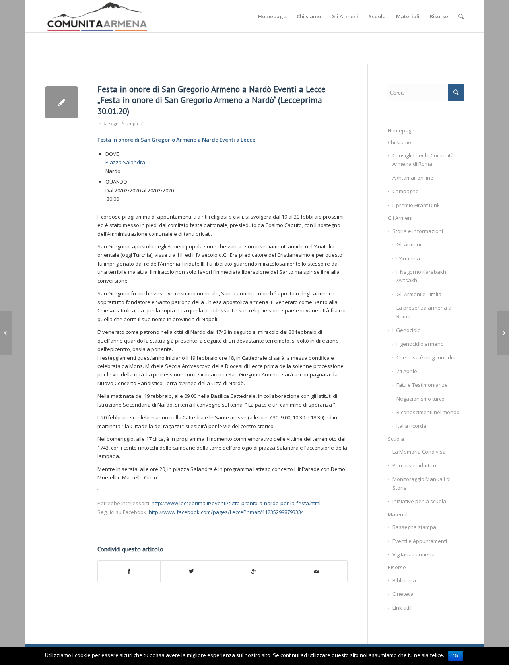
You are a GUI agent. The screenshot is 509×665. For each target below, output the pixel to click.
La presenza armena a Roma (423, 312)
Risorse (397, 567)
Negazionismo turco (420, 398)
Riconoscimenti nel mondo (428, 412)
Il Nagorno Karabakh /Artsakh (421, 276)
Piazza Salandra (125, 162)
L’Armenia (408, 258)
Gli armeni (408, 244)
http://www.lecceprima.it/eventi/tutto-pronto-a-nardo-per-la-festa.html (236, 503)
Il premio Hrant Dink (416, 205)
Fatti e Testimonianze (422, 384)
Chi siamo (399, 142)
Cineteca (403, 593)
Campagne (405, 191)
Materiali (398, 514)
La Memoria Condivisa (419, 451)
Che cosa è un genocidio (425, 357)
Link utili (402, 607)
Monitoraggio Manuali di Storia (421, 483)
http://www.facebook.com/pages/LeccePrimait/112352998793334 (226, 512)
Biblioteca (404, 580)
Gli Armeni (400, 217)
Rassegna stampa (414, 527)
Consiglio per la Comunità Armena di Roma (423, 159)
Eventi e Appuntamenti (419, 541)
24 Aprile (406, 371)
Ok (455, 656)
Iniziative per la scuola (419, 501)
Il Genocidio (406, 329)
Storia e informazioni (417, 231)
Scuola (396, 438)
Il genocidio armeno (420, 343)
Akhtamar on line (412, 177)
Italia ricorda (411, 425)
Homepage (401, 130)
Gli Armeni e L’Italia (418, 294)
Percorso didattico (414, 465)
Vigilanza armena (413, 554)
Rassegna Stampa (120, 123)
